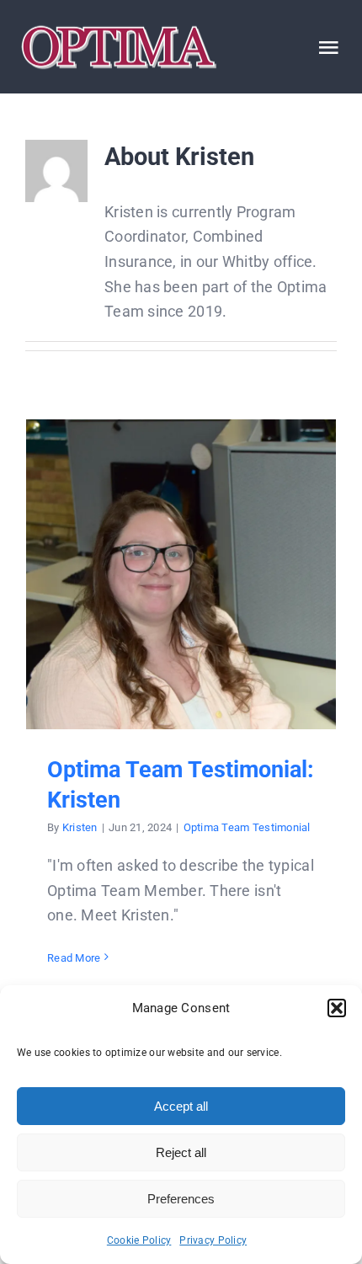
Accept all (181, 1106)
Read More (73, 958)
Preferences (181, 1199)
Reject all (181, 1152)
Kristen (80, 827)
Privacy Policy (213, 1240)
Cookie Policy (139, 1240)
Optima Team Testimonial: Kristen (181, 574)
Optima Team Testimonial (247, 827)
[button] (336, 1008)
